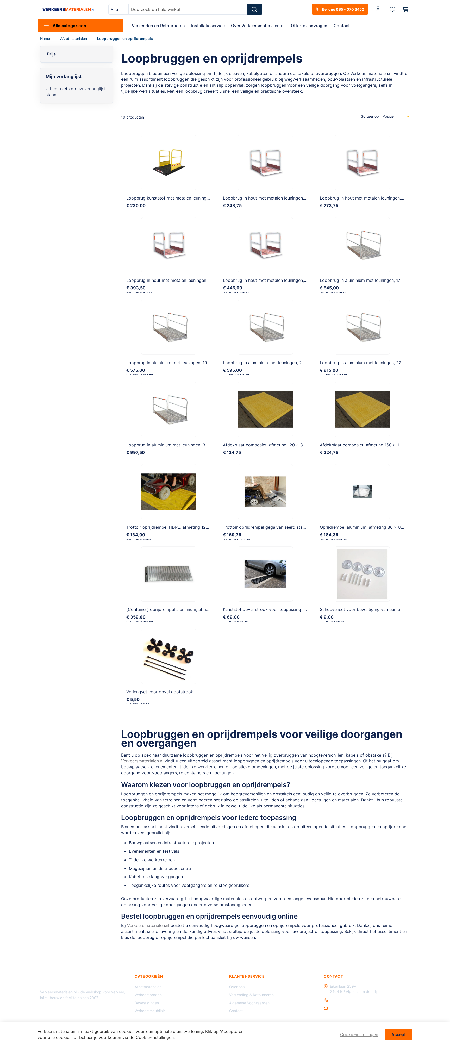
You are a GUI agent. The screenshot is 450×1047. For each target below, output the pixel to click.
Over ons (237, 986)
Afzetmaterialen (74, 38)
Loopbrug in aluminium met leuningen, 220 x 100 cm (275, 362)
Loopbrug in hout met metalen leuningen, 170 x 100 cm (277, 198)
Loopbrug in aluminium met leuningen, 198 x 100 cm (177, 362)
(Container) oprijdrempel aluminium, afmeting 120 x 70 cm (184, 609)
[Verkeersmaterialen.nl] (68, 9)
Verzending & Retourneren (251, 995)
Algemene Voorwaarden (249, 1003)
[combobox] (118, 9)
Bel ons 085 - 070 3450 (343, 9)
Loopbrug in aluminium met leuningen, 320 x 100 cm (178, 444)
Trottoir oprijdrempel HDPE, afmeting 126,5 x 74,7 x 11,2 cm (185, 527)
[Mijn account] (378, 9)
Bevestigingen (147, 1003)
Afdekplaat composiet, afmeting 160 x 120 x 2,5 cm (371, 444)
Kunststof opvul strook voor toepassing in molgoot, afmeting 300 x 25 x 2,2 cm (302, 609)
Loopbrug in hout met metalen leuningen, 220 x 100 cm (375, 198)
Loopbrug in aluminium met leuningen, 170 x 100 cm (371, 280)
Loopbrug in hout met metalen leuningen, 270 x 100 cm (181, 280)
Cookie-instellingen (359, 1034)
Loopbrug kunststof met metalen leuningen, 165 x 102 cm (183, 198)
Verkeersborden (148, 995)
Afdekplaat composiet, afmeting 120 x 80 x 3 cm (272, 444)
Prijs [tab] (51, 54)
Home (45, 38)
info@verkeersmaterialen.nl (353, 1008)
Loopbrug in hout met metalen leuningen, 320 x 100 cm (278, 280)
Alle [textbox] (114, 9)
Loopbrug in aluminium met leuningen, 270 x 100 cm (371, 362)
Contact (236, 1010)
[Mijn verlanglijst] (392, 9)
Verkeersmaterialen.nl (142, 760)
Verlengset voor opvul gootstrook (159, 691)
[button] (379, 9)
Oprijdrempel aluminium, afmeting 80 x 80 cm (365, 527)
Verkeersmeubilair (150, 1010)
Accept (398, 1034)
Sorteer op (370, 116)
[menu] (225, 25)
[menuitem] (80, 25)
